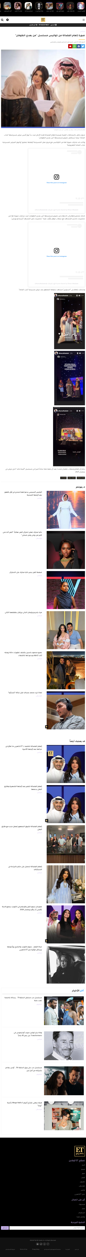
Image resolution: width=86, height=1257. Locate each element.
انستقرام (82, 1213)
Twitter (41, 1244)
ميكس (82, 32)
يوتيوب (38, 1244)
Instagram (44, 1244)
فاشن (83, 1190)
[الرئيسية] (43, 20)
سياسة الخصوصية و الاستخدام (52, 1249)
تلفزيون (82, 1182)
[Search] (14, 20)
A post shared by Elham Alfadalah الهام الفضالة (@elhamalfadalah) (56, 210)
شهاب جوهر (71, 478)
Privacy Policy (35, 1249)
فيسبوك (82, 1204)
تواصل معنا (81, 1217)
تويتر (83, 1209)
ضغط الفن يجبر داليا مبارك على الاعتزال (25, 572)
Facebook (48, 1244)
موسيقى (39, 538)
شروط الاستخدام (10, 1249)
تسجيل (5, 1228)
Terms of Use (23, 1249)
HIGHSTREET (44, 25)
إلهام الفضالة (80, 478)
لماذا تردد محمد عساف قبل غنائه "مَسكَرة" (25, 693)
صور (83, 1173)
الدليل (52, 25)
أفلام (83, 1178)
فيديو (7, 20)
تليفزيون (39, 1004)
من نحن (77, 1249)
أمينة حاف (63, 478)
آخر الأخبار (32, 25)
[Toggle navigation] (83, 20)
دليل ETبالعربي (79, 1194)
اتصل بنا (68, 1249)
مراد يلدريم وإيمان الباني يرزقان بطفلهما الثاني (23, 613)
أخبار (83, 1165)
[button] (83, 46)
